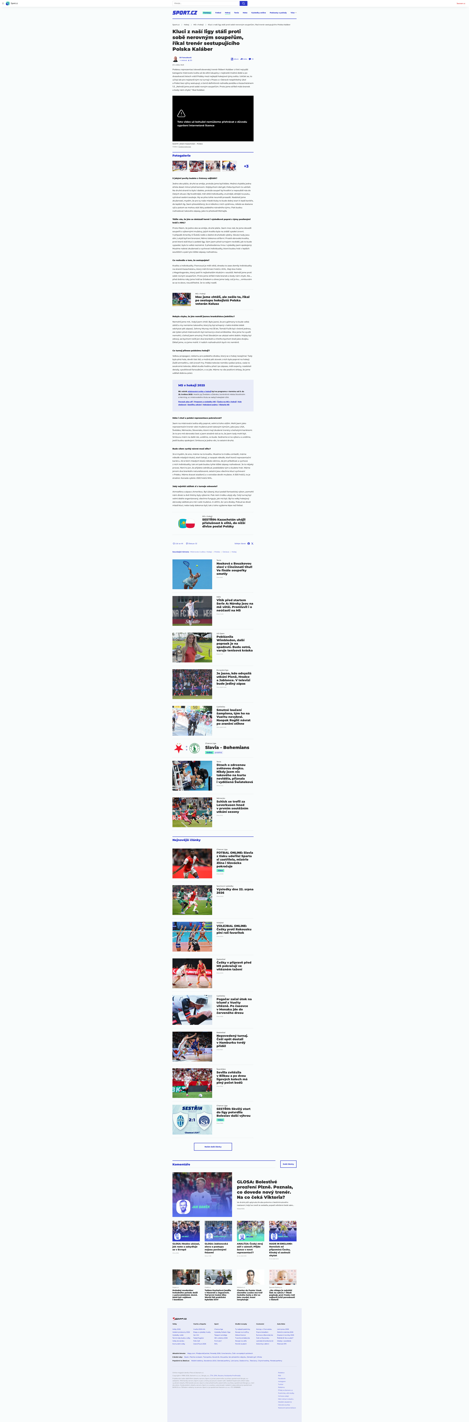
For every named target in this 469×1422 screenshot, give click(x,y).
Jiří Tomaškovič (185, 57)
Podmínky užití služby (286, 1393)
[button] (179, 166)
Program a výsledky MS (205, 402)
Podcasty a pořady (278, 13)
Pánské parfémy (276, 1361)
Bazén (186, 1357)
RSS (279, 1375)
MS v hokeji (200, 294)
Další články (288, 1164)
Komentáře (181, 1164)
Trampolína (207, 1357)
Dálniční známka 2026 (285, 1332)
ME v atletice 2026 (221, 1338)
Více (293, 13)
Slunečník (215, 1357)
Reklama (281, 1387)
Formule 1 (218, 1341)
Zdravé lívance (240, 1335)
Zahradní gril (251, 1357)
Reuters (221, 1375)
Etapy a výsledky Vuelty (202, 1332)
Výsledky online (258, 13)
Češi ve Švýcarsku (262, 1338)
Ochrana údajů (283, 1396)
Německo (221, 798)
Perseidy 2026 (215, 1353)
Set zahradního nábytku (237, 1357)
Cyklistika (221, 707)
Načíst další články (213, 1147)
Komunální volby (178, 1344)
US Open (220, 633)
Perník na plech (241, 1344)
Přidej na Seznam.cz (285, 1390)
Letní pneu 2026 (283, 1329)
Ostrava (226, 552)
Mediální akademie (285, 1402)
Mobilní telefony (197, 1361)
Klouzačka (224, 1357)
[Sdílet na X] (252, 543)
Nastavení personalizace (287, 1408)
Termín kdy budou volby (181, 1338)
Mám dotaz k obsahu (285, 1399)
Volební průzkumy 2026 (181, 1332)
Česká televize (184, 147)
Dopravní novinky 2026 (285, 1335)
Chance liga (218, 1329)
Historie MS (224, 405)
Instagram (282, 1381)
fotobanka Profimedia (232, 1375)
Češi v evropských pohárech (242, 1353)
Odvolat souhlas (284, 1405)
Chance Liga (210, 743)
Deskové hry (244, 1361)
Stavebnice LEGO (210, 1361)
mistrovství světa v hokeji (199, 391)
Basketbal (221, 959)
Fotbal (218, 13)
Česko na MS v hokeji (226, 402)
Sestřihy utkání (195, 405)
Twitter (280, 1384)
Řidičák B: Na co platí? (285, 1338)
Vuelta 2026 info (199, 1329)
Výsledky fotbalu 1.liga (222, 1332)
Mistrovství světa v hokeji (201, 552)
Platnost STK (282, 1344)
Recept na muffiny (242, 1332)
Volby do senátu (178, 1341)
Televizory (253, 1361)
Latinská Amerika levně (264, 1341)
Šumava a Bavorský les (264, 1335)
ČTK (211, 1375)
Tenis (236, 13)
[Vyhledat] (243, 3)
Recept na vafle (241, 1341)
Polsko (217, 552)
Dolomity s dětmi (262, 1344)
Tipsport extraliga (220, 1335)
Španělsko (221, 1069)
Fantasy (207, 13)
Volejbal (220, 923)
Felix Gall (196, 1341)
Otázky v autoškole (284, 1341)
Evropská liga (222, 670)
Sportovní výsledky (225, 886)
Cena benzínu (226, 1353)
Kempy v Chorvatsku (264, 1329)
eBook (236, 59)
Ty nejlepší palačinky (242, 1329)
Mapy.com (191, 1353)
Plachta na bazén (196, 1357)
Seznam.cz (461, 3)
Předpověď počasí (202, 1353)
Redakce (281, 1373)
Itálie (219, 597)
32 (253, 59)
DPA (215, 1375)
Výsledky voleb (177, 1335)
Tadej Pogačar (198, 1338)
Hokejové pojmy (210, 405)
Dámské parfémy (223, 1361)
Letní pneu (235, 1361)
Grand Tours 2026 (199, 1344)
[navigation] (3, 3)
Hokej (227, 13)
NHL (216, 1344)
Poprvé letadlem (262, 1332)
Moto (245, 13)
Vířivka (259, 1357)
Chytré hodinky (263, 1361)
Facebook (281, 1378)
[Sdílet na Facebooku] (248, 543)
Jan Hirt (196, 1335)
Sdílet (245, 59)
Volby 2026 (176, 1329)
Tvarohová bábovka (242, 1338)
